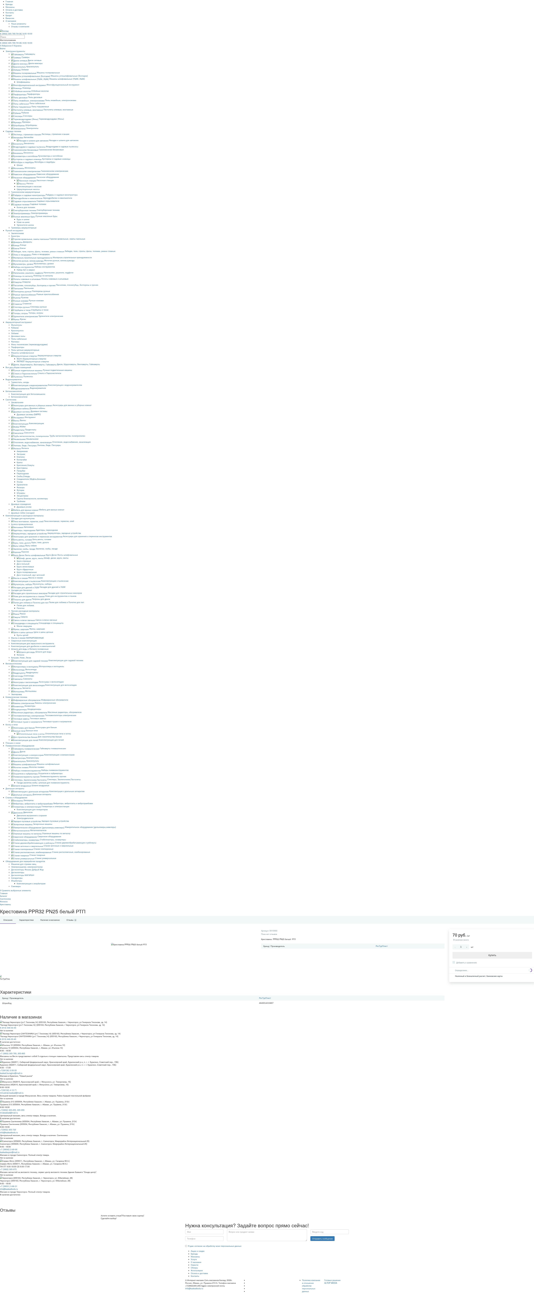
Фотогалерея (197, 1270)
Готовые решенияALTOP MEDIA (332, 1281)
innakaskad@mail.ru (9, 1112)
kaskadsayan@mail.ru (9, 1152)
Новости (194, 1264)
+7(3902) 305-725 (8, 1129)
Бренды (9, 4)
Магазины (10, 7)
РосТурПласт (382, 946)
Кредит (9, 15)
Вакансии (10, 18)
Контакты (10, 12)
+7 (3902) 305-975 (8, 1169)
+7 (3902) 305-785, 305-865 (12, 1053)
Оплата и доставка (14, 9)
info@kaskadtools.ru (9, 1132)
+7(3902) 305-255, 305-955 (12, 1110)
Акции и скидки (197, 1251)
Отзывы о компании (20, 26)
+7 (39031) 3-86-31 (8, 1186)
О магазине (11, 20)
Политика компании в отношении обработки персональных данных (311, 1286)
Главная (9, 1)
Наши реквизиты (18, 23)
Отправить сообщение (322, 1238)
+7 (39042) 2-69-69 (8, 1149)
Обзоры (194, 1267)
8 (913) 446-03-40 (8, 1027)
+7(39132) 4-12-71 (8, 1090)
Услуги (194, 1259)
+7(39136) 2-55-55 (8, 1070)
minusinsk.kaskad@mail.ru (12, 1092)
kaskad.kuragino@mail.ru (11, 1073)
